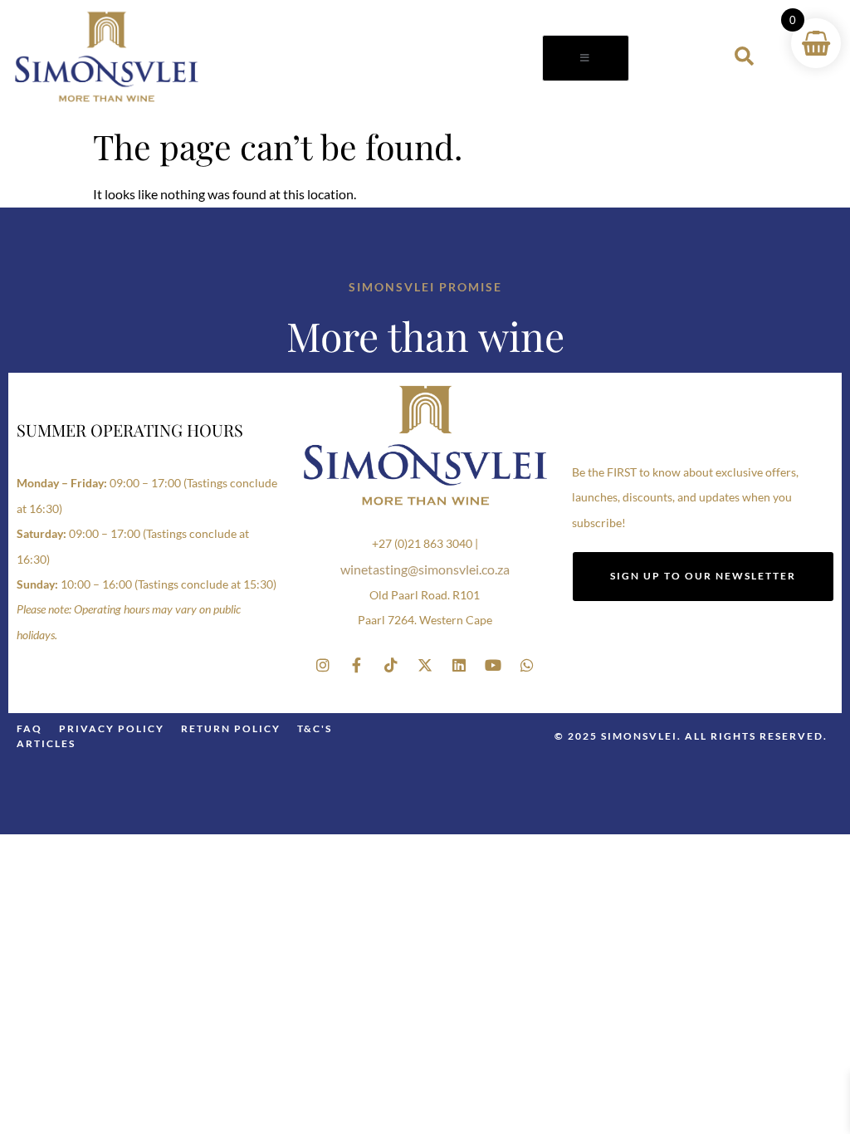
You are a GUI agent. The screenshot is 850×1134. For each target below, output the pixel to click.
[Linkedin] (459, 665)
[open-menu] (585, 58)
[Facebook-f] (357, 665)
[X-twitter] (425, 665)
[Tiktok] (391, 665)
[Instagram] (323, 665)
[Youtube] (493, 665)
